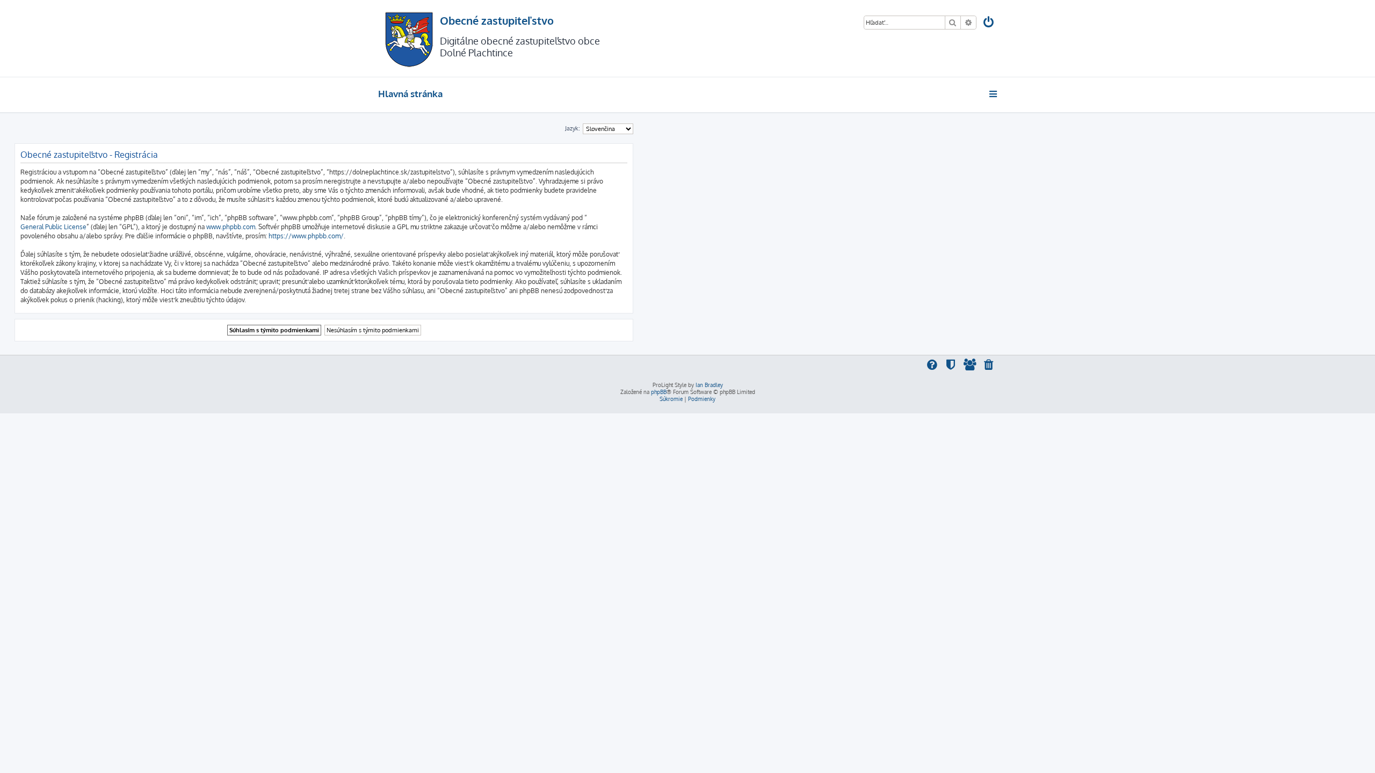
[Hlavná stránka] (409, 38)
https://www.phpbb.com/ (306, 236)
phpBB (659, 392)
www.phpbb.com (230, 227)
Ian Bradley (709, 385)
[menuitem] (989, 23)
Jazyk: (572, 128)
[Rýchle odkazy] (994, 94)
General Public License (53, 227)
